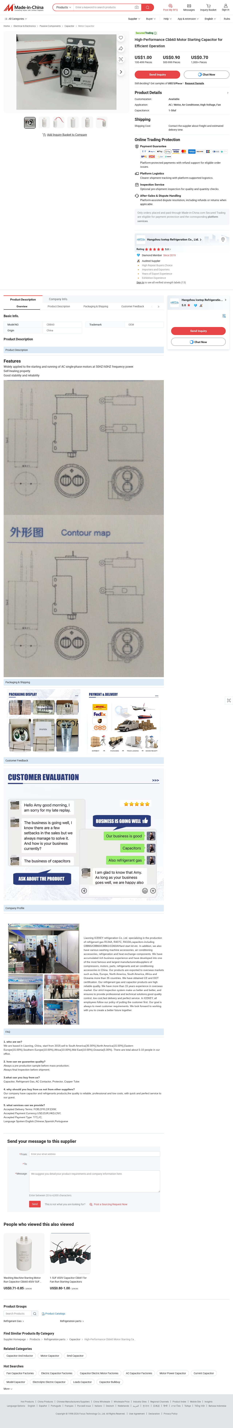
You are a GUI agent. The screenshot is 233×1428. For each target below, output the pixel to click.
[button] (152, 306)
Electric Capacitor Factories (56, 1373)
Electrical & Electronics (25, 25)
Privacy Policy (170, 1413)
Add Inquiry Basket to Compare (67, 135)
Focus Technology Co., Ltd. (92, 1413)
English (31, 1405)
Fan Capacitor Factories (20, 1373)
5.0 (184, 305)
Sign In (140, 282)
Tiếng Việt (200, 1405)
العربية (136, 1405)
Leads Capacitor (82, 1382)
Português (56, 1405)
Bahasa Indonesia (217, 1405)
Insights (208, 1401)
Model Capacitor (16, 1382)
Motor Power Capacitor (173, 1373)
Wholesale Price (121, 1401)
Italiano (98, 1405)
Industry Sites (140, 1401)
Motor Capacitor (86, 25)
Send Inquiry (157, 74)
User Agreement (137, 1413)
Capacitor (69, 25)
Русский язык (84, 1405)
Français (69, 1405)
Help (166, 18)
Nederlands (123, 1405)
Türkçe (187, 1405)
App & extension (187, 18)
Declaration (154, 1413)
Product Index (179, 1401)
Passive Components (50, 25)
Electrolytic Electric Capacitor (49, 1382)
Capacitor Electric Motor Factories (99, 1373)
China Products (45, 1401)
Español (43, 1405)
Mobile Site (195, 1401)
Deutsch (110, 1405)
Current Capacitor (204, 1373)
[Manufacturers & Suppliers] (23, 7)
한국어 (146, 1405)
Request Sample (194, 83)
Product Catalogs (55, 1313)
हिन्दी (165, 1405)
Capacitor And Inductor (20, 1355)
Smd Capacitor (75, 1355)
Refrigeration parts (70, 1321)
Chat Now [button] (209, 74)
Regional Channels (159, 1401)
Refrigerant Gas (12, 1321)
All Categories (16, 18)
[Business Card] (224, 315)
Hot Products (27, 1401)
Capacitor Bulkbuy (109, 1382)
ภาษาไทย (176, 1405)
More (7, 1388)
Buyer (149, 18)
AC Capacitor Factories (139, 1373)
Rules (227, 18)
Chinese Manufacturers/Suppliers (73, 1401)
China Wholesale (101, 1401)
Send (35, 1204)
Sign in (225, 9)
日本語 (156, 1405)
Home (7, 25)
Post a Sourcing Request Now (108, 1204)
